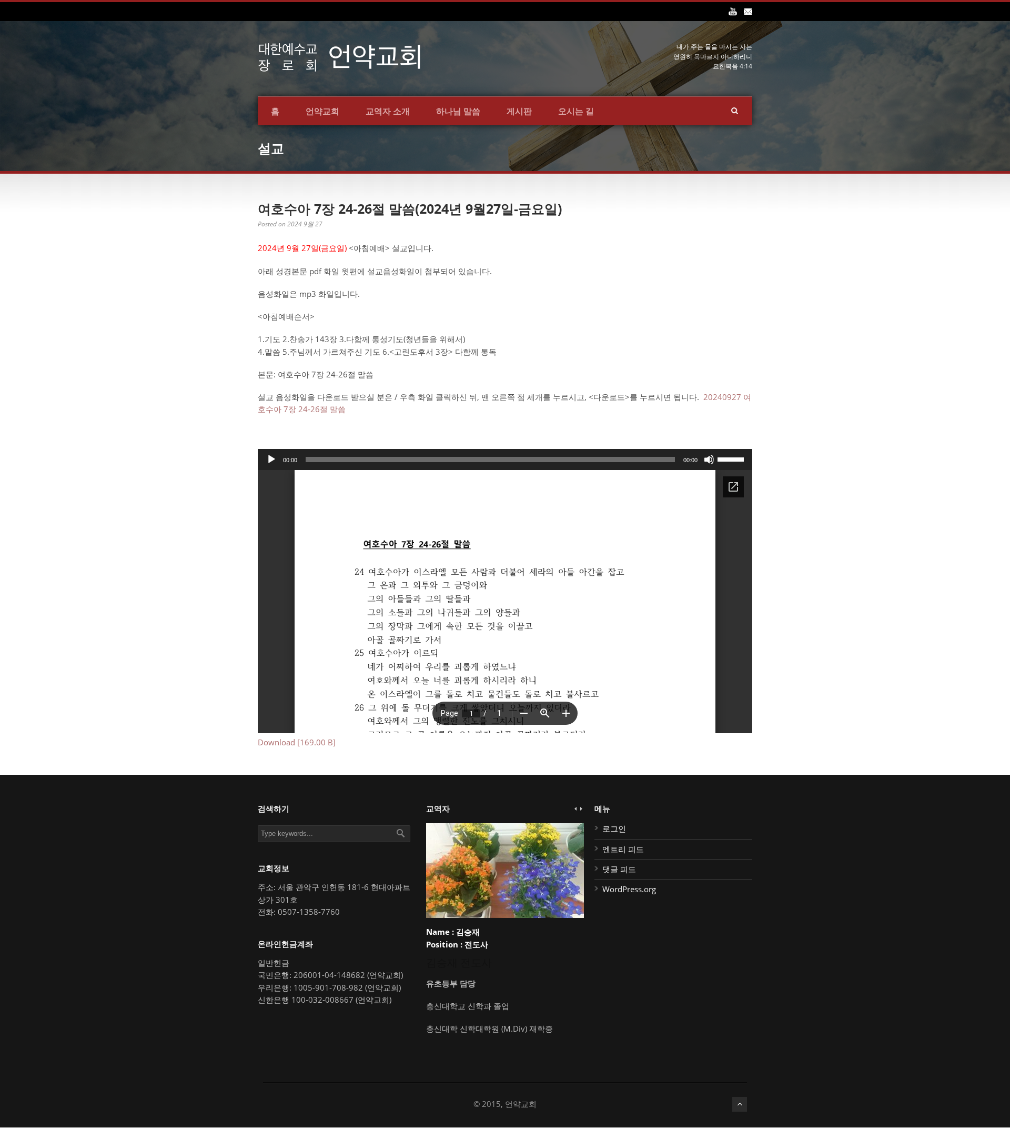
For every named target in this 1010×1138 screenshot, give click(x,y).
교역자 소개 (388, 111)
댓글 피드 (619, 869)
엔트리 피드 (623, 849)
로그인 (614, 828)
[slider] (732, 458)
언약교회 (322, 111)
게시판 (519, 111)
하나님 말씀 (458, 111)
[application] (505, 459)
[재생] (271, 459)
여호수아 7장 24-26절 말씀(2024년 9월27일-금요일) (410, 208)
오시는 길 (576, 111)
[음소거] (709, 459)
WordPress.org (629, 889)
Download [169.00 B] (297, 742)
